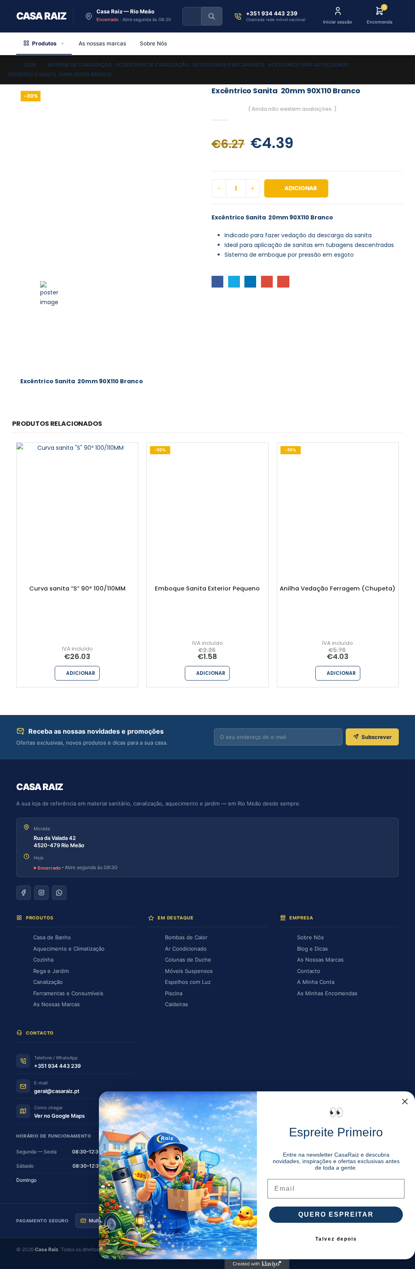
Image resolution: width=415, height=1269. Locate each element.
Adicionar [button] (80, 673)
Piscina (173, 993)
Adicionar (301, 188)
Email (283, 282)
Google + (267, 282)
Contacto (308, 971)
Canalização (48, 982)
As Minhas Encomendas (327, 993)
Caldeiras (176, 1004)
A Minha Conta (315, 982)
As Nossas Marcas (56, 1004)
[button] (52, 294)
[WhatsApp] (59, 892)
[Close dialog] (405, 1101)
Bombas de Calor (186, 937)
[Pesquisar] (211, 16)
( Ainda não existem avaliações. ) (292, 109)
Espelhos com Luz (188, 982)
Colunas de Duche (188, 959)
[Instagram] (41, 892)
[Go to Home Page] (10, 65)
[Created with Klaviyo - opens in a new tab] (257, 1264)
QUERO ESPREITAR (336, 1214)
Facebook (217, 282)
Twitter (234, 282)
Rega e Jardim (51, 971)
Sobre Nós (153, 43)
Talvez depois (336, 1239)
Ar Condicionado (186, 948)
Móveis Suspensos (189, 971)
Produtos (44, 43)
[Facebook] (23, 892)
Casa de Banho (52, 937)
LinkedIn (250, 282)
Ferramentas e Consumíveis (68, 993)
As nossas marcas (102, 43)
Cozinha (43, 959)
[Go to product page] (77, 503)
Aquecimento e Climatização (69, 948)
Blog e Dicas (312, 948)
